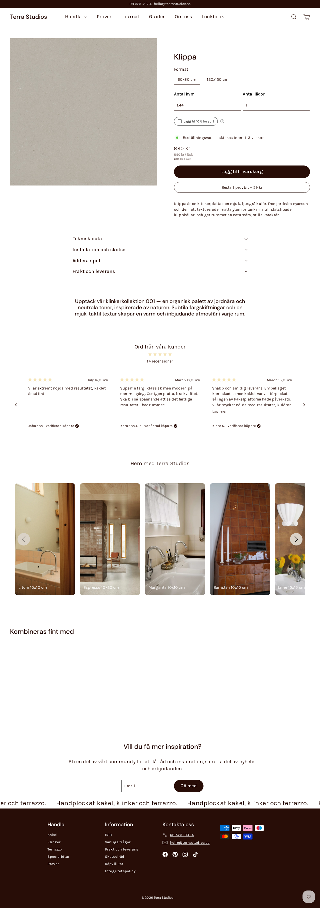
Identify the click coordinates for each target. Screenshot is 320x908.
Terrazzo (55, 849)
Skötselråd (114, 856)
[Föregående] (16, 405)
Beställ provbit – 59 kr (242, 187)
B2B (108, 834)
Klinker (54, 842)
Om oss (183, 17)
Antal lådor (254, 94)
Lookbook (213, 17)
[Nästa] (304, 405)
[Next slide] (296, 539)
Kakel (53, 834)
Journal (130, 17)
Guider (157, 17)
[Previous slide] (24, 539)
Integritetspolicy (120, 871)
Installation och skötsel (99, 249)
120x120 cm (217, 79)
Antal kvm (184, 94)
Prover (104, 17)
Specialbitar (59, 856)
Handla (74, 17)
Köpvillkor (114, 864)
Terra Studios (28, 16)
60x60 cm (187, 79)
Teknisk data (87, 239)
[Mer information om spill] (222, 121)
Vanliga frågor (117, 842)
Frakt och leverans (93, 271)
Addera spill (86, 261)
